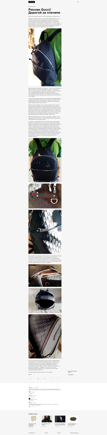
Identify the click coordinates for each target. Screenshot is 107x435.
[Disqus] (44, 396)
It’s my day (31, 1)
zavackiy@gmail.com (31, 432)
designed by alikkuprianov (74, 432)
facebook (58, 432)
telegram (46, 432)
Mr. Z (34, 6)
